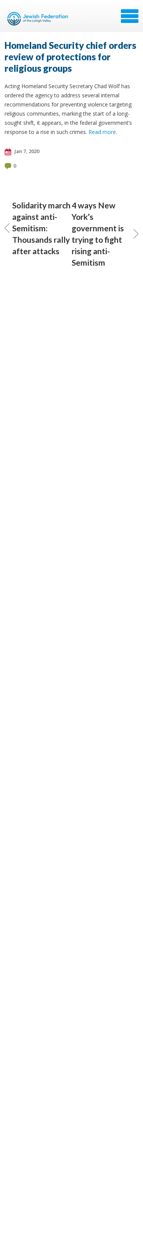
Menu (129, 16)
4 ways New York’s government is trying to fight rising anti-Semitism (98, 233)
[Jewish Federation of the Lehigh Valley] (39, 18)
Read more (102, 131)
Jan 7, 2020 (26, 151)
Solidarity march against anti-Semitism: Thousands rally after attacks (41, 228)
